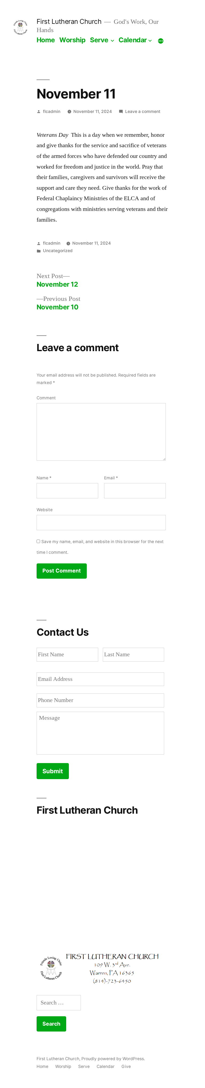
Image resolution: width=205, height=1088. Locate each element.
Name (44, 477)
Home (46, 40)
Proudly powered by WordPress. (113, 1058)
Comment (46, 397)
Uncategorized (58, 250)
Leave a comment (142, 111)
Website (45, 509)
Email (111, 477)
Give (126, 1066)
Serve (99, 40)
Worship (72, 40)
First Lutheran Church (69, 21)
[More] (160, 41)
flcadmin (51, 111)
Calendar (133, 40)
